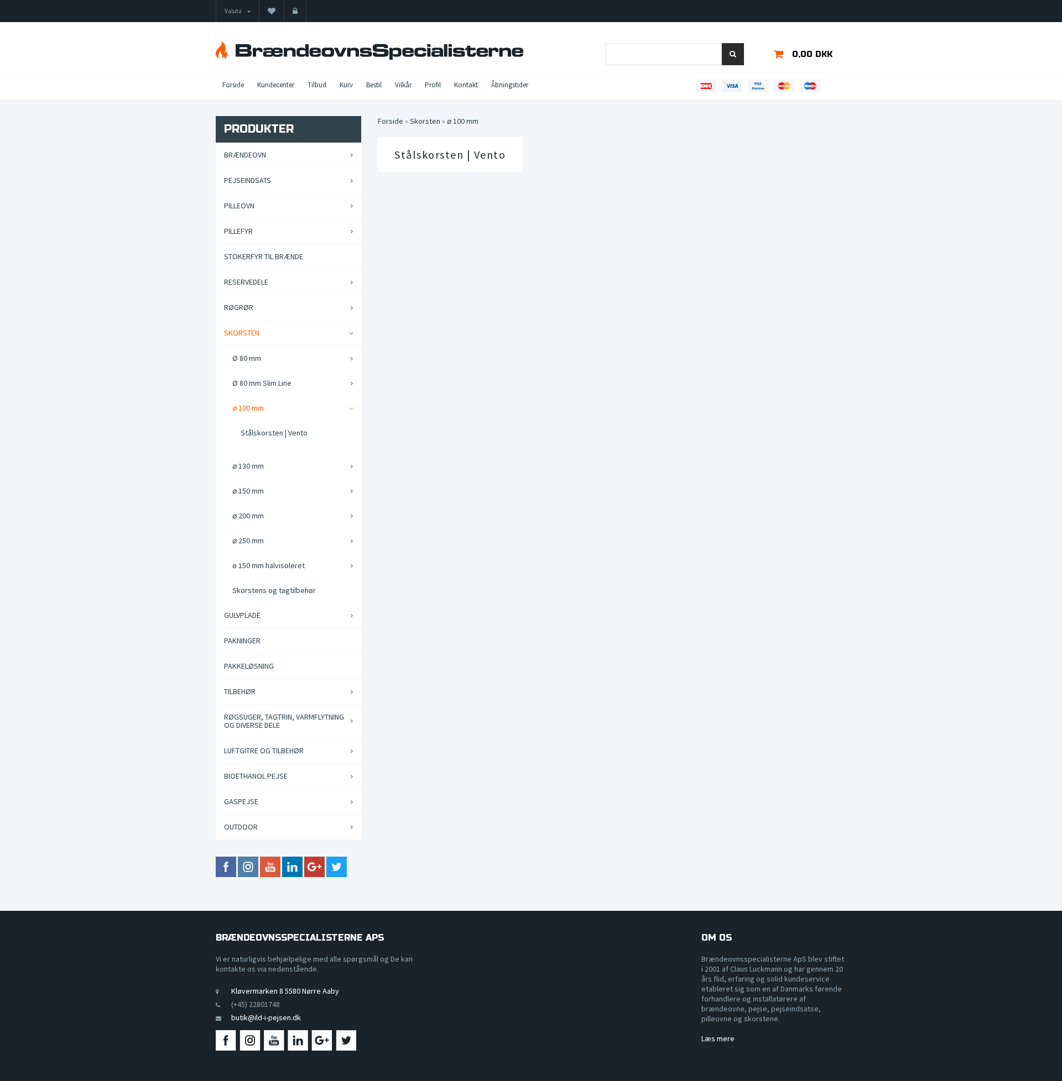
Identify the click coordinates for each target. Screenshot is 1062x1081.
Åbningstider (509, 85)
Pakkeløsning (249, 666)
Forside (233, 85)
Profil (433, 85)
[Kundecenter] (295, 11)
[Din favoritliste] (271, 11)
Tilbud (317, 85)
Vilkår (403, 85)
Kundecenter (275, 85)
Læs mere (718, 1038)
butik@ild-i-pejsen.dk (266, 1017)
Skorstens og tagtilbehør (274, 590)
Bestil (374, 85)
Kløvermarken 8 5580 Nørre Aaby (285, 991)
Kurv (346, 85)
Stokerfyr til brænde (263, 256)
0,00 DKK (812, 54)
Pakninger (242, 641)
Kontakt (466, 85)
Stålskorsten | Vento (450, 154)
